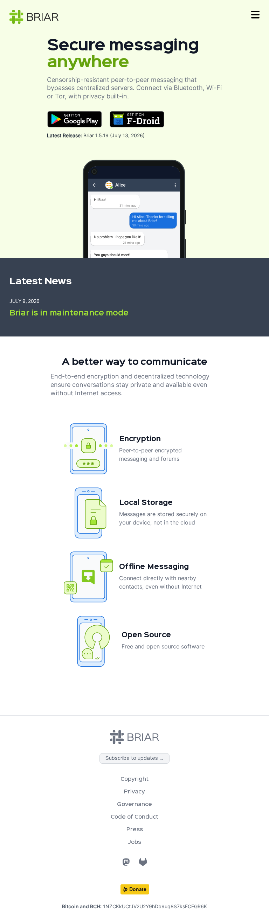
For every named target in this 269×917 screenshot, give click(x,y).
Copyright (134, 779)
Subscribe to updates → (134, 758)
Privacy (134, 792)
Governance (134, 804)
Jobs (134, 842)
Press (134, 829)
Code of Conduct (134, 817)
